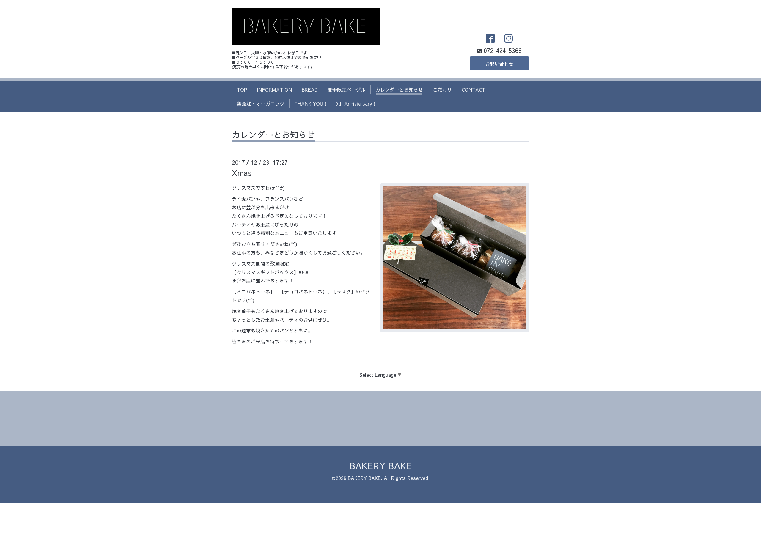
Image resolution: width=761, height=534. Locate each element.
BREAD (310, 89)
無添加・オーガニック (260, 103)
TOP (242, 89)
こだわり (442, 89)
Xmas (242, 172)
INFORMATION (274, 89)
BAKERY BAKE (381, 465)
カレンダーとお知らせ (399, 89)
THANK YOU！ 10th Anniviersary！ (335, 103)
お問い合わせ (499, 63)
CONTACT (473, 89)
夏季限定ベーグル (347, 89)
